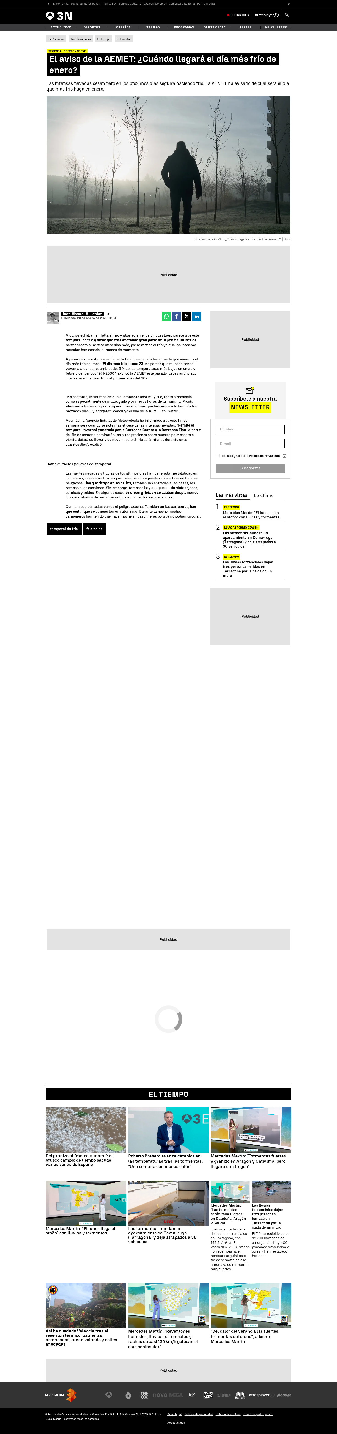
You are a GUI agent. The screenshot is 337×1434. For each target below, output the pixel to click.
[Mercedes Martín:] (251, 1130)
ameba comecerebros (153, 3)
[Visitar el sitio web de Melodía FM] (240, 1395)
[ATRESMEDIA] (61, 1395)
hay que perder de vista (164, 488)
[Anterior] (48, 4)
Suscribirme (250, 468)
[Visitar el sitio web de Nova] (160, 1395)
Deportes (91, 27)
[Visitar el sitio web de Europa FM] (224, 1395)
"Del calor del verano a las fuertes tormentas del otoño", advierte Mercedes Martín (244, 1336)
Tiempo (153, 27)
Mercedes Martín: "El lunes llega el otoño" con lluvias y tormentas (251, 515)
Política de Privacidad (264, 456)
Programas (184, 27)
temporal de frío (64, 529)
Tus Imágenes (81, 39)
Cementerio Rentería (182, 3)
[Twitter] (108, 314)
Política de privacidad (199, 1414)
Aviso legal (174, 1414)
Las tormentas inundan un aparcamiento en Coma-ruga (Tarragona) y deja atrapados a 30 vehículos (249, 540)
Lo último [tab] (263, 495)
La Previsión (56, 39)
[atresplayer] (267, 15)
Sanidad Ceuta (128, 3)
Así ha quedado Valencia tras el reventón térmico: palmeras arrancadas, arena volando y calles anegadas (81, 1337)
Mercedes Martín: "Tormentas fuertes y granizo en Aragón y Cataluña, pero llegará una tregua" (248, 1161)
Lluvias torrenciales (241, 527)
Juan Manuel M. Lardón (82, 314)
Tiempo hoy (109, 3)
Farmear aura (206, 3)
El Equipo (103, 39)
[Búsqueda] (286, 15)
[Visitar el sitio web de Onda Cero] (208, 1395)
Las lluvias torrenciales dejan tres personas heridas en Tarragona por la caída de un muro (248, 569)
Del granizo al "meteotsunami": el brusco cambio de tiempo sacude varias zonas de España (79, 1160)
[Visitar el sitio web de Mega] (176, 1395)
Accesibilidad (176, 1422)
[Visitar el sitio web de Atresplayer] (262, 1395)
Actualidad (124, 39)
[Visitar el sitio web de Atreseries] (192, 1395)
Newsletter (276, 27)
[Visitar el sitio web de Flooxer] (284, 1395)
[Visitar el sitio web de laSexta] (128, 1395)
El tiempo (231, 507)
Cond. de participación (258, 1414)
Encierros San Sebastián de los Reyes (76, 3)
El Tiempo (168, 1094)
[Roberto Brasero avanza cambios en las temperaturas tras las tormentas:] (168, 1130)
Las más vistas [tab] (231, 495)
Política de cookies (228, 1414)
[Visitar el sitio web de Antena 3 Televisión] (112, 1395)
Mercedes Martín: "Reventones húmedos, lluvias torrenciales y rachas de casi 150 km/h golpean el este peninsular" (163, 1339)
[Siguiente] (288, 4)
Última (240, 15)
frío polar (94, 529)
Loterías (122, 27)
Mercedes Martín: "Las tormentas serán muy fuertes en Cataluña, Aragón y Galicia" (228, 1214)
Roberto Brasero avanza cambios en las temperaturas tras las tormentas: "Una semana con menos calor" (165, 1161)
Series (245, 27)
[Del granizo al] (86, 1130)
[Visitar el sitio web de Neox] (144, 1395)
